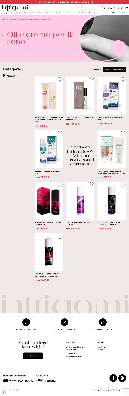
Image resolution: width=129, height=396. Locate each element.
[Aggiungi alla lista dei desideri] (60, 79)
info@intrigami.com (73, 356)
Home (3, 19)
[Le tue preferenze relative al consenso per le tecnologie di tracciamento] (3, 392)
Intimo (13, 13)
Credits (112, 390)
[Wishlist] (122, 8)
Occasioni (93, 13)
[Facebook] (113, 378)
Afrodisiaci (39, 13)
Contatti (124, 13)
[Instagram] (122, 378)
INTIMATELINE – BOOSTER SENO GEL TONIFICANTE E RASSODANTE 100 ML (111, 172)
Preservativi (63, 13)
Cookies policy (94, 390)
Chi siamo (116, 13)
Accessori (75, 13)
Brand (100, 13)
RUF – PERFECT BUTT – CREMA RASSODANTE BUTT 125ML (108, 223)
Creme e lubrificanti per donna (27, 19)
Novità (84, 13)
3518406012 (73, 353)
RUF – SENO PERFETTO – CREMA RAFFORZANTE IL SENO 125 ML (46, 275)
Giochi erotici (51, 13)
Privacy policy (104, 390)
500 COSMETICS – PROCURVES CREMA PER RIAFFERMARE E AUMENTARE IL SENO (49, 119)
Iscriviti (33, 356)
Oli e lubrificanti (25, 13)
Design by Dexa (121, 390)
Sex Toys (5, 13)
